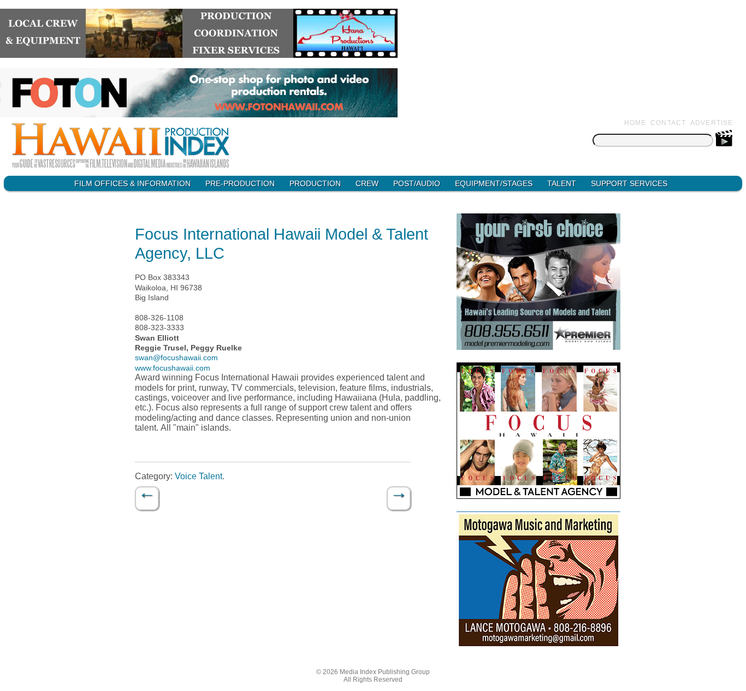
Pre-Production (240, 183)
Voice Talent (198, 476)
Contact (668, 123)
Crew (367, 183)
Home (635, 123)
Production (315, 183)
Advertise (711, 123)
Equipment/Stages (493, 183)
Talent (561, 183)
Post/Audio (416, 183)
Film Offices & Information (132, 183)
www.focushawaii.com (172, 368)
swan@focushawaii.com (176, 357)
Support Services (629, 183)
